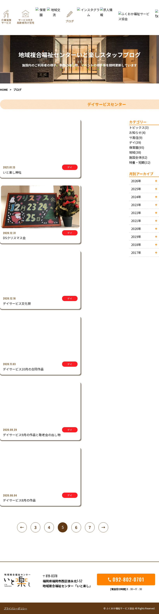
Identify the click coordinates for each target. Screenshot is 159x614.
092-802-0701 (128, 579)
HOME (4, 89)
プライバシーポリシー (15, 608)
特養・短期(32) (139, 162)
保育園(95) (136, 147)
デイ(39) (135, 142)
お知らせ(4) (137, 132)
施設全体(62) (138, 157)
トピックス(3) (139, 127)
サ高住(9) (136, 137)
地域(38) (135, 152)
